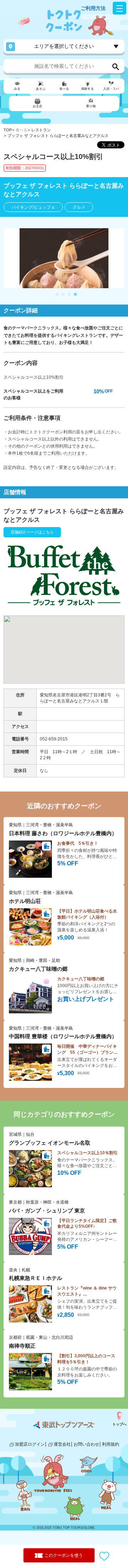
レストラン (41, 130)
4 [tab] (75, 294)
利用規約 (110, 1444)
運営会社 (62, 1444)
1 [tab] (57, 294)
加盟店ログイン (30, 1444)
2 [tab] (63, 294)
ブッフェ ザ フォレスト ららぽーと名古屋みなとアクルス (57, 135)
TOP (8, 130)
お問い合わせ (86, 1444)
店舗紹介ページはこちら (32, 532)
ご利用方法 (93, 8)
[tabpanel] (64, 258)
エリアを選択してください (64, 46)
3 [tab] (69, 294)
